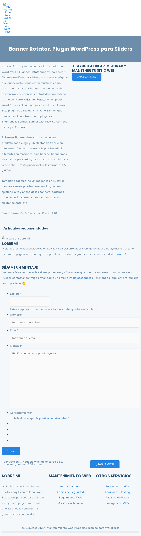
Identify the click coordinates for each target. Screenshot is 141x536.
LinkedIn (15, 293)
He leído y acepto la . (41, 418)
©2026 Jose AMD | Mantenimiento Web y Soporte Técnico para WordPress (70, 528)
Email (14, 330)
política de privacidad (53, 418)
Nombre (16, 315)
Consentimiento (21, 413)
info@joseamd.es (80, 278)
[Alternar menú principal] (128, 18)
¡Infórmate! (118, 254)
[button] (136, 18)
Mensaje (16, 346)
